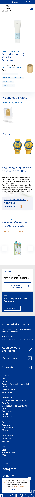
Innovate (8, 367)
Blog (3, 447)
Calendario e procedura (14, 400)
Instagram (9, 469)
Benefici (6, 403)
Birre (4, 381)
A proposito (6, 422)
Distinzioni (7, 439)
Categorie (6, 376)
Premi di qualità (7, 436)
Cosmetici (7, 392)
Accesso (17, 2)
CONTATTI (10, 308)
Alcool (5, 387)
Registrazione (7, 397)
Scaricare (7, 411)
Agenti (5, 408)
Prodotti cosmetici (9, 74)
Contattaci (7, 416)
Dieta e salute (9, 389)
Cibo (4, 379)
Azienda (6, 425)
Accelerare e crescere (11, 349)
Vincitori (6, 441)
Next (30, 248)
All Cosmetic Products (13, 232)
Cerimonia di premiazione (14, 406)
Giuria (5, 430)
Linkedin (8, 476)
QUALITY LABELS (12, 206)
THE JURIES (9, 203)
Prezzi (5, 414)
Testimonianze (9, 452)
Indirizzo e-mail (7, 336)
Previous (4, 248)
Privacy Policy (19, 486)
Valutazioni (7, 428)
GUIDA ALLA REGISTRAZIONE (16, 286)
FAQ (4, 455)
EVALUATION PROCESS (15, 200)
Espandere (9, 358)
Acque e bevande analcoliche (16, 384)
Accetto (11, 489)
